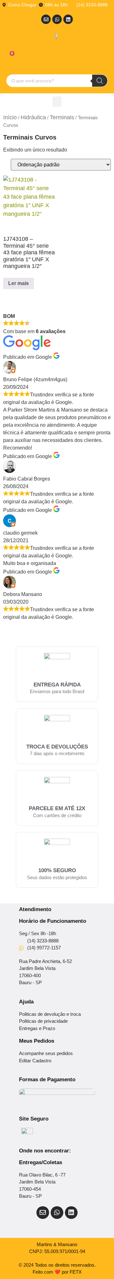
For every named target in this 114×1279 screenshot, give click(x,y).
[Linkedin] (68, 19)
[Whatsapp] (57, 19)
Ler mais (18, 283)
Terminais (62, 117)
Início (10, 117)
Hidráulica (33, 117)
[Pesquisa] (100, 80)
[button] (57, 101)
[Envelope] (46, 19)
